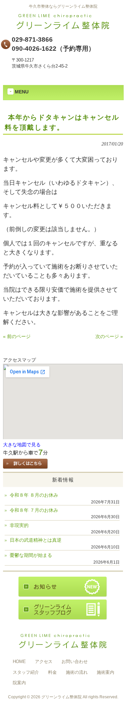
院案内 (19, 682)
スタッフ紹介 (26, 672)
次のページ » (109, 336)
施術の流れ (77, 672)
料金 (52, 672)
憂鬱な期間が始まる (31, 555)
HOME (19, 661)
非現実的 (19, 525)
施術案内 (105, 672)
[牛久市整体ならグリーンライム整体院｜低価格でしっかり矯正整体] (63, 28)
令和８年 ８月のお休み (34, 495)
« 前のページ (17, 336)
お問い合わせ (74, 661)
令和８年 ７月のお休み (34, 510)
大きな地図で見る (22, 444)
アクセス (43, 661)
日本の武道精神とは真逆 (35, 540)
